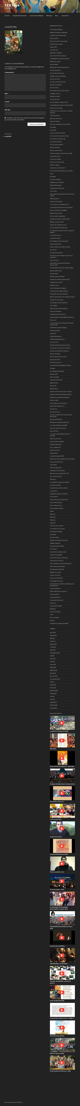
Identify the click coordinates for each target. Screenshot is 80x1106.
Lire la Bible (53, 127)
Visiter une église (54, 377)
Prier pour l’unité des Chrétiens (58, 428)
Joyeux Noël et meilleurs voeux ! (58, 552)
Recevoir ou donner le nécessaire (58, 41)
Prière (51, 696)
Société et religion (55, 165)
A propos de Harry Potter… (57, 462)
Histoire (52, 658)
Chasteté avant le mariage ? (57, 276)
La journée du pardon (55, 485)
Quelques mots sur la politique (58, 76)
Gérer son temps (54, 87)
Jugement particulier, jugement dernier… (60, 345)
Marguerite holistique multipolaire (58, 32)
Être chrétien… (54, 549)
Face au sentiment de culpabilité (58, 210)
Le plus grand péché (55, 597)
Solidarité (52, 702)
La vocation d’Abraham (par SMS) (58, 425)
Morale (52, 673)
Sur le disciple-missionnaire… (57, 73)
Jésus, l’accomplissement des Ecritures (60, 124)
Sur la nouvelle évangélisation (57, 216)
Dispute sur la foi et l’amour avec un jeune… (61, 391)
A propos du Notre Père (56, 419)
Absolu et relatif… (54, 400)
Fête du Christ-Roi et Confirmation (59, 557)
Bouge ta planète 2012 (56, 270)
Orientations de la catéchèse (57, 470)
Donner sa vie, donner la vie (57, 162)
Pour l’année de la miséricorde (57, 138)
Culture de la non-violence (56, 560)
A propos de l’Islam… (55, 147)
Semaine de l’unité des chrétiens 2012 (60, 279)
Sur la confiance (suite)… (56, 502)
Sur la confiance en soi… (56, 505)
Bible (51, 638)
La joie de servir (54, 50)
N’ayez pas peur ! (54, 38)
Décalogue (53, 176)
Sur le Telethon (54, 496)
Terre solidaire (53, 305)
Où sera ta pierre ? (54, 594)
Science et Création (55, 353)
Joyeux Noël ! (53, 464)
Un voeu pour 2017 (54, 99)
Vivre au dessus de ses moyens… (58, 356)
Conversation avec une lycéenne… (59, 403)
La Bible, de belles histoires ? (57, 339)
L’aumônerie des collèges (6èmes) (59, 291)
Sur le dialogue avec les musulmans (59, 241)
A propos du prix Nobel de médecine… (59, 351)
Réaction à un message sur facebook (59, 397)
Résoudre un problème (56, 84)
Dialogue (52, 644)
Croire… (52, 173)
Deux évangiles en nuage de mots (59, 102)
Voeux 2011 (53, 333)
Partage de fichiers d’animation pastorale (60, 394)
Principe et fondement (56, 311)
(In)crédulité (53, 534)
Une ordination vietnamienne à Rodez (59, 482)
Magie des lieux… (54, 383)
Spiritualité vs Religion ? (56, 53)
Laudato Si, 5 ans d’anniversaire (58, 35)
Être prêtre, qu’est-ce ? (56, 362)
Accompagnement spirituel (57, 371)
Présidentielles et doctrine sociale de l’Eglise (61, 267)
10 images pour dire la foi (56, 252)
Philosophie (53, 690)
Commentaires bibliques (36, 15)
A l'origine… (53, 368)
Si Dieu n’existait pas (55, 611)
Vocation (52, 708)
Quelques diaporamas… (56, 444)
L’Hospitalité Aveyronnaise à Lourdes (59, 58)
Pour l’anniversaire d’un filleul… (58, 566)
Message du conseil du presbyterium (59, 422)
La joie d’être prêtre (55, 156)
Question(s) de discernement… (58, 314)
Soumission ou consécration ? (58, 168)
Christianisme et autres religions (58, 327)
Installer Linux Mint (55, 96)
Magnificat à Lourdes (55, 572)
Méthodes (49, 15)
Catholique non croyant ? (56, 282)
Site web (7, 110)
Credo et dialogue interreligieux (58, 288)
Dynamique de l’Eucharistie (57, 569)
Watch (61, 723)
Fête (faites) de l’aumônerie (57, 188)
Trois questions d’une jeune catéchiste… (60, 348)
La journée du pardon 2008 (57, 456)
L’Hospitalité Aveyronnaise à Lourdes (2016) (61, 105)
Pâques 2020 (53, 47)
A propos (7, 15)
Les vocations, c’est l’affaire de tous (59, 204)
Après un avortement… (56, 438)
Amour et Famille (54, 617)
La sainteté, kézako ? (55, 238)
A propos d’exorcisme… (56, 244)
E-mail (7, 101)
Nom (6, 93)
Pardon (52, 687)
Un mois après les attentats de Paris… (60, 136)
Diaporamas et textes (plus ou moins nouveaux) (62, 459)
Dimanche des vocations (56, 44)
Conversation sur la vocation (57, 528)
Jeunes (52, 664)
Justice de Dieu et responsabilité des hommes (62, 317)
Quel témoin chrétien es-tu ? (57, 406)
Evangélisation (54, 652)
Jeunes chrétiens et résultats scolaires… (60, 247)
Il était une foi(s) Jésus (55, 467)
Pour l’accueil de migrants (56, 144)
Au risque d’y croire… (55, 412)
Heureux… (52, 620)
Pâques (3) (52, 520)
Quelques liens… (54, 388)
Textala (12, 5)
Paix (51, 682)
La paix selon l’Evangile (56, 606)
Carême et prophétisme (56, 201)
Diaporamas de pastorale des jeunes (59, 67)
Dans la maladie (54, 64)
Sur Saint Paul (53, 409)
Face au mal (53, 385)
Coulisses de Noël (54, 330)
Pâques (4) (52, 523)
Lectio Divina (53, 191)
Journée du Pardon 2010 (56, 380)
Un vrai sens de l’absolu (56, 141)
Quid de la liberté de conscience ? (58, 591)
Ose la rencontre (54, 260)
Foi (50, 655)
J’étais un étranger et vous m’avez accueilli (61, 153)
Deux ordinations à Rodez (56, 508)
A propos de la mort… (55, 359)
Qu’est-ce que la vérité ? (56, 150)
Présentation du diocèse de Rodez (59, 294)
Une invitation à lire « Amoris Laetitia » (59, 90)
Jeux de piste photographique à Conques (60, 365)
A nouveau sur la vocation (56, 525)
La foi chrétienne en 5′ (55, 235)
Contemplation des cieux (56, 581)
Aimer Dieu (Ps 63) (55, 450)
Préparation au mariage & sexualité (59, 623)
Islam (51, 661)
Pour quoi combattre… (55, 179)
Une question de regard (56, 531)
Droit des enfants (54, 537)
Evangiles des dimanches (20, 15)
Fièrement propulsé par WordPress (13, 1102)
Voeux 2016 (53, 130)
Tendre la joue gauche (55, 336)
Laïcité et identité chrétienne (57, 133)
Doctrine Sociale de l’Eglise (57, 546)
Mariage (52, 667)
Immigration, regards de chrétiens (59, 493)
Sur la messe (53, 249)
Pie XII (51, 614)
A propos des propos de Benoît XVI (59, 499)
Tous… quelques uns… (55, 447)
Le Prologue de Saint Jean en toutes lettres (61, 207)
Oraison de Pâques (55, 121)
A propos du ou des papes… (57, 299)
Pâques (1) (52, 514)
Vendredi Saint (53, 453)
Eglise (51, 650)
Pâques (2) (52, 517)
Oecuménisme (54, 679)
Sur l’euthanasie (54, 273)
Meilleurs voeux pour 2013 (57, 222)
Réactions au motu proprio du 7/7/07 (59, 473)
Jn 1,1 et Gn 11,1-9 (54, 342)
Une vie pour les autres (56, 476)
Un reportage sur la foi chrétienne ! (59, 302)
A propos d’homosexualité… (57, 441)
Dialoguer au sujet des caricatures (59, 540)
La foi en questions (55, 115)
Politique (52, 693)
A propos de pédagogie (56, 554)
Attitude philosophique (56, 185)
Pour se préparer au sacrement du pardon (60, 563)
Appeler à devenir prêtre (56, 213)
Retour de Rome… (54, 431)
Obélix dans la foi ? (54, 198)
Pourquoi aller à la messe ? (57, 600)
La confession (53, 491)
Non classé (53, 676)
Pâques (52, 511)
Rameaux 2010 (54, 374)
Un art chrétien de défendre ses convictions (61, 170)
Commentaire (9, 72)
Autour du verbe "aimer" (56, 118)
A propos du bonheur (55, 70)
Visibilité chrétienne (55, 543)
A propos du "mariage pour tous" (58, 224)
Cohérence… (53, 603)
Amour (51, 632)
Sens (51, 699)
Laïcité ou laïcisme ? (55, 588)
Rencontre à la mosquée (56, 108)
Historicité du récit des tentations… (59, 308)
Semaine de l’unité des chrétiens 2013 (60, 219)
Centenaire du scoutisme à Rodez (59, 488)
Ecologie (52, 647)
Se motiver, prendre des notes (58, 82)
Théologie (52, 705)
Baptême (52, 635)
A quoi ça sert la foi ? (55, 79)
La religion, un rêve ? (55, 93)
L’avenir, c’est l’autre (55, 575)
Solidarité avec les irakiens (57, 182)
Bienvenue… (53, 479)
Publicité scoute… (54, 285)
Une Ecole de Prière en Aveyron (58, 55)
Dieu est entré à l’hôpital (56, 578)
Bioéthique (53, 609)
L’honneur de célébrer (55, 159)
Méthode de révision (55, 61)
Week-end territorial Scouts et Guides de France (62, 296)
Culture (52, 641)
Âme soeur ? (53, 320)
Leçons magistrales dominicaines (59, 227)
